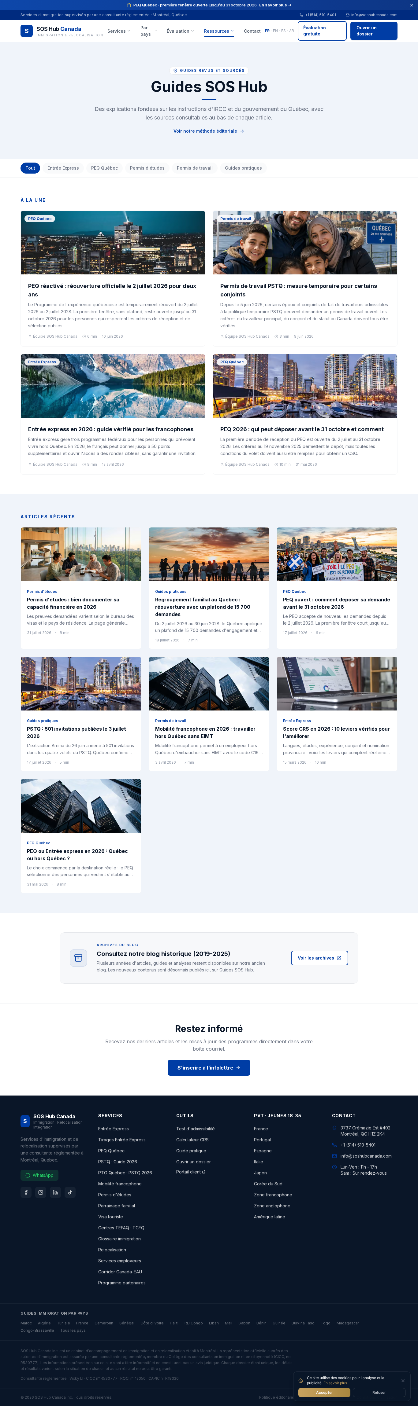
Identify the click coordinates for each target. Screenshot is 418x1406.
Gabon (244, 1323)
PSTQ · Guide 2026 (117, 1161)
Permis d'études (147, 168)
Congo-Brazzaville (37, 1330)
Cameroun (104, 1323)
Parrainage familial (116, 1205)
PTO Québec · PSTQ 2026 (125, 1172)
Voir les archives (316, 957)
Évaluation (178, 31)
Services (116, 31)
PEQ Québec (104, 168)
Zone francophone (273, 1194)
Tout (30, 168)
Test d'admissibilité (195, 1128)
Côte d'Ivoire (152, 1323)
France (261, 1128)
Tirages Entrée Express (122, 1139)
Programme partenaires (122, 1282)
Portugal (262, 1139)
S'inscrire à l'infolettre (205, 1068)
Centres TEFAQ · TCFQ (121, 1227)
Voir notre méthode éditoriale (205, 131)
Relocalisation (112, 1249)
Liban (214, 1323)
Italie (258, 1161)
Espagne (263, 1150)
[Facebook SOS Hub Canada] (26, 1192)
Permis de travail (195, 168)
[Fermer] (411, 5)
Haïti (174, 1323)
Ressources (216, 31)
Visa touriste (110, 1216)
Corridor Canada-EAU (120, 1271)
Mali (228, 1323)
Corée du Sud (268, 1183)
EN (275, 30)
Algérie (44, 1323)
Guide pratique (191, 1150)
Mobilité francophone (120, 1183)
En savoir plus (335, 1383)
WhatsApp (43, 1175)
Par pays (145, 31)
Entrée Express (63, 168)
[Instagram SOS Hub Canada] (40, 1192)
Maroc (26, 1323)
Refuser (379, 1392)
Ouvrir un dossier (366, 30)
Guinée (279, 1323)
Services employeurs (119, 1260)
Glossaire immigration (119, 1238)
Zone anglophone (272, 1205)
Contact (252, 31)
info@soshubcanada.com (374, 15)
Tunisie (63, 1323)
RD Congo (194, 1323)
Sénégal (126, 1323)
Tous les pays (73, 1330)
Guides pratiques (243, 168)
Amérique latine (269, 1216)
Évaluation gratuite (314, 30)
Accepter (324, 1392)
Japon (260, 1172)
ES (283, 30)
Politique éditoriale (276, 1397)
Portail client (188, 1171)
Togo (325, 1323)
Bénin (261, 1323)
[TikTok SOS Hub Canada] (70, 1192)
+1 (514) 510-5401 (320, 15)
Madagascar (348, 1323)
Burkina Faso (303, 1323)
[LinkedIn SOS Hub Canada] (55, 1192)
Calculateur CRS (192, 1139)
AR (291, 30)
